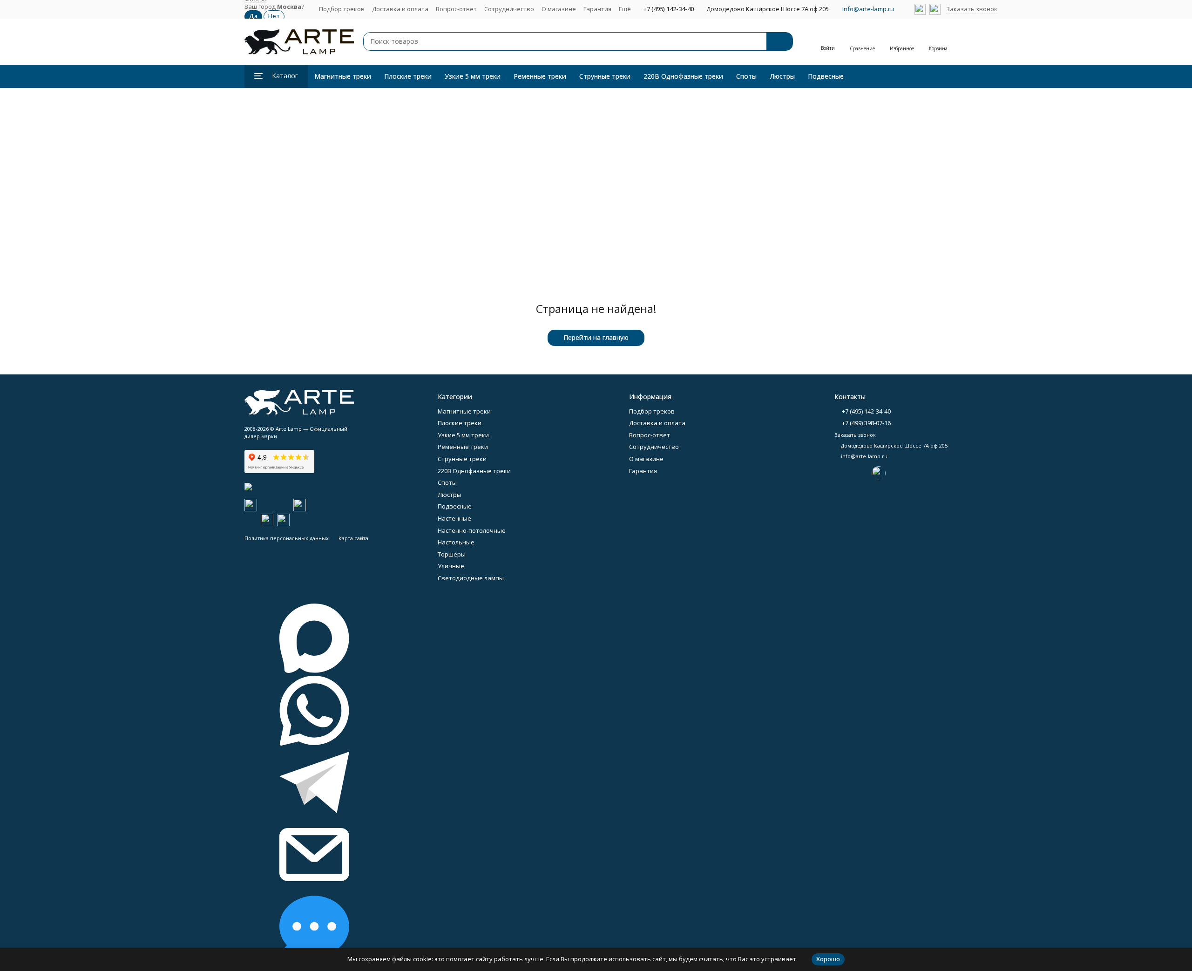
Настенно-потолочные (472, 530)
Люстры (782, 76)
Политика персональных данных (286, 538)
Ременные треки (540, 76)
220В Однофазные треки (683, 76)
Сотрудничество (509, 9)
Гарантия (597, 9)
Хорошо (828, 959)
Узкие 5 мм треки (473, 76)
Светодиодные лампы (471, 578)
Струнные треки (604, 76)
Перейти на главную (596, 337)
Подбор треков (342, 9)
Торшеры (452, 554)
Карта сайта (353, 538)
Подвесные (826, 76)
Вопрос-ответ (456, 9)
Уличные (451, 566)
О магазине (559, 9)
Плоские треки (408, 76)
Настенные (454, 518)
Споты (746, 76)
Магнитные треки (342, 76)
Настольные (456, 542)
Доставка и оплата (400, 9)
